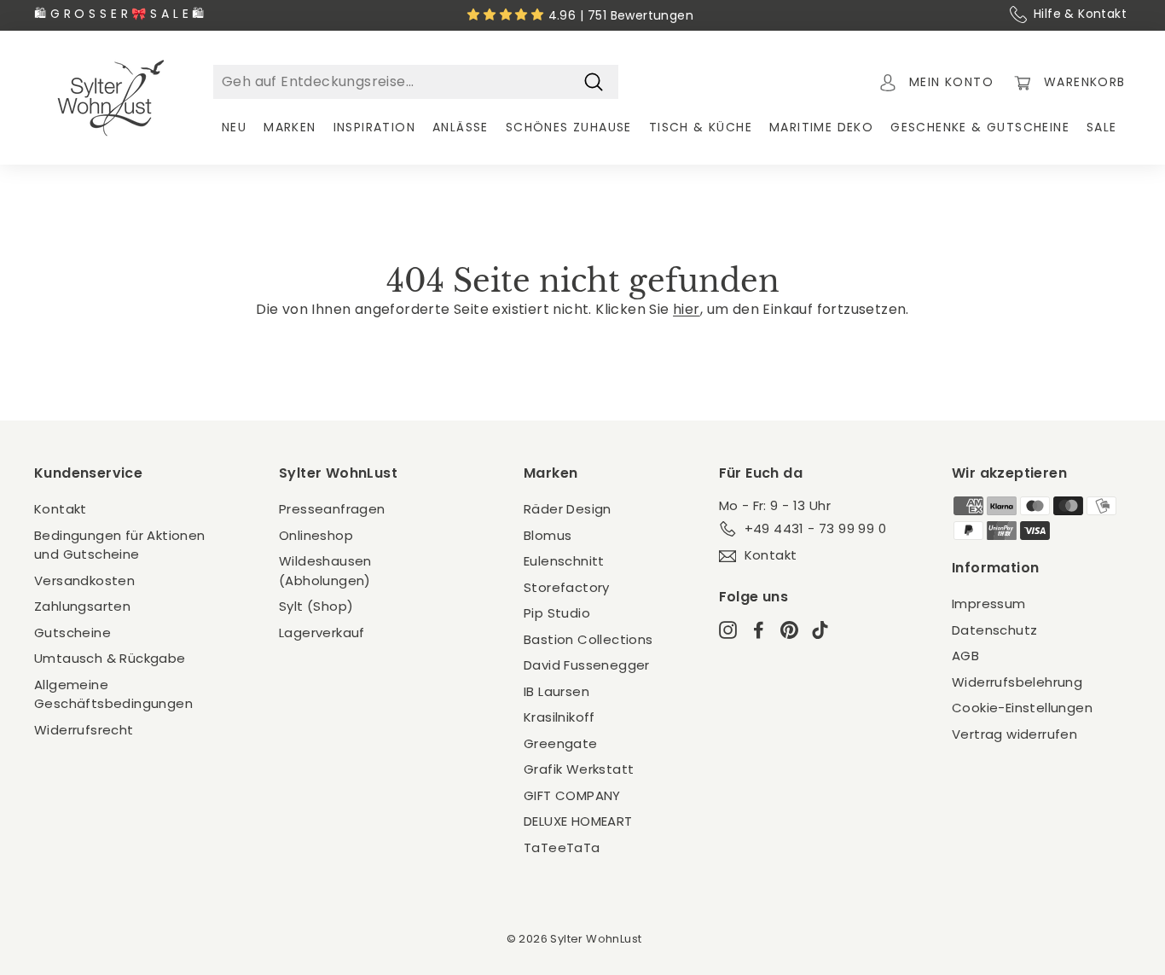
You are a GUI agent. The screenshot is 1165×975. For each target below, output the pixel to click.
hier (686, 309)
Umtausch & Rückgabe (110, 658)
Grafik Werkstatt (579, 769)
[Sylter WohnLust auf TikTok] (820, 630)
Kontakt (60, 509)
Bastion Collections (588, 639)
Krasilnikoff (559, 717)
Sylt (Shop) (316, 606)
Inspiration (374, 127)
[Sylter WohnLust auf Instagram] (728, 630)
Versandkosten (84, 580)
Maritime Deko (821, 127)
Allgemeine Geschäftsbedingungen (113, 694)
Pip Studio (557, 613)
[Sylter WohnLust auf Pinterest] (789, 630)
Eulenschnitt (564, 561)
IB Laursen (556, 691)
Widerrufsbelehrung (1017, 682)
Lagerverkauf (322, 632)
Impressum (989, 603)
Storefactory (567, 587)
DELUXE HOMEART (578, 821)
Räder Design (567, 509)
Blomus (547, 535)
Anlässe (460, 127)
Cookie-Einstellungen (1022, 708)
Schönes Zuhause (569, 127)
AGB (965, 656)
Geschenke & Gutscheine (979, 127)
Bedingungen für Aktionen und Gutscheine (120, 545)
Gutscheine (72, 632)
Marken (290, 127)
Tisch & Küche (700, 127)
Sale (1102, 127)
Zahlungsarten (82, 606)
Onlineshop (316, 535)
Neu (234, 127)
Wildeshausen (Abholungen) (325, 570)
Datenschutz (994, 630)
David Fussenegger (587, 665)
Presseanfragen (332, 509)
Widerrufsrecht (84, 730)
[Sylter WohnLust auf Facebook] (759, 630)
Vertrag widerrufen (1014, 734)
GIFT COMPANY (572, 795)
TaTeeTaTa (562, 847)
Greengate (561, 743)
